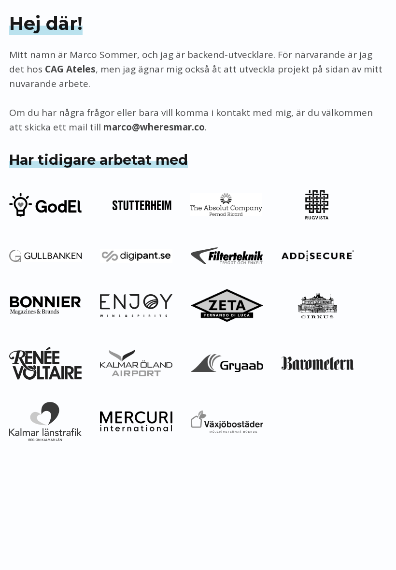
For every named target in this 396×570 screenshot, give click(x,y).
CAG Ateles (70, 69)
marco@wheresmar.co (154, 127)
